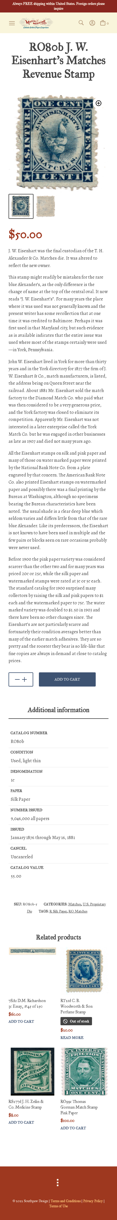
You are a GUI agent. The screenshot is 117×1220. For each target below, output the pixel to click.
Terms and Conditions (66, 1201)
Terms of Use (58, 1206)
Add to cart (67, 679)
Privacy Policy (93, 1201)
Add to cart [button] (21, 1022)
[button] (98, 103)
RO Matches (77, 911)
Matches (74, 904)
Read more (71, 1038)
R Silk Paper (58, 911)
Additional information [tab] (58, 710)
